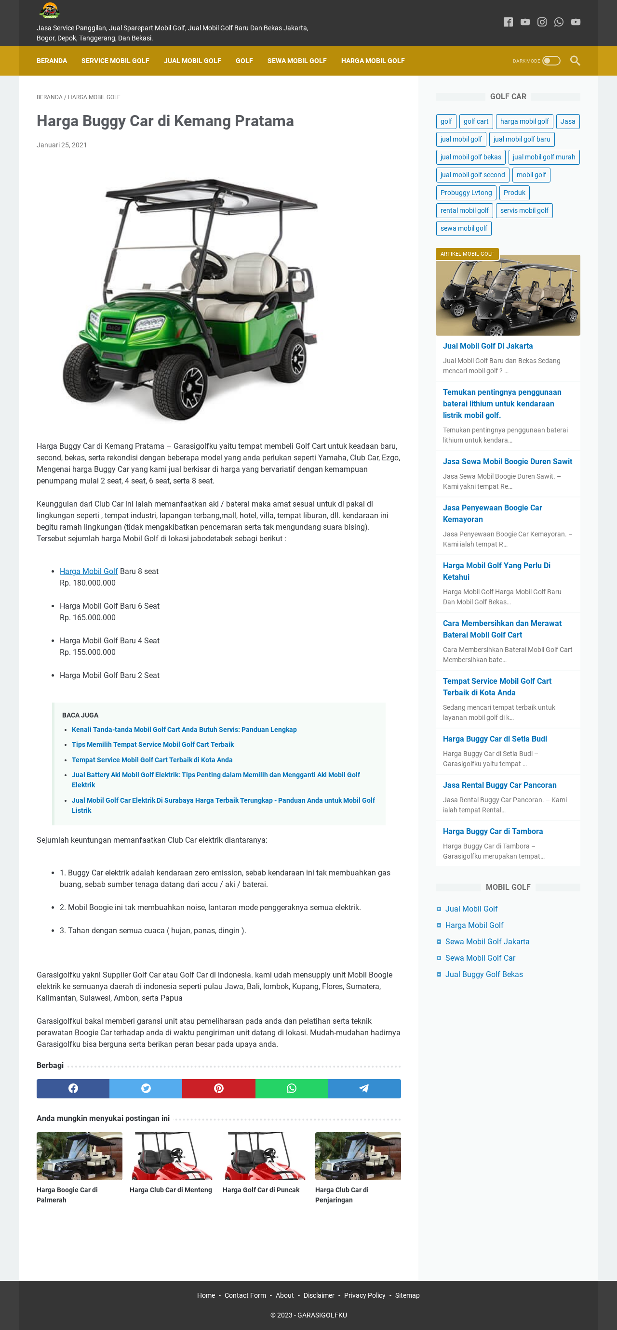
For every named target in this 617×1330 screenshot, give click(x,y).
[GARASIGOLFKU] (57, 10)
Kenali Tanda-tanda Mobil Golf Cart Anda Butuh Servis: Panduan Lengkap (184, 730)
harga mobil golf (524, 121)
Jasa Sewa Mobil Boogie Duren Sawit (507, 461)
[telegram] (364, 1088)
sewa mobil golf (464, 228)
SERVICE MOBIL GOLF (115, 61)
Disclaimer (319, 1295)
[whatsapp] (558, 22)
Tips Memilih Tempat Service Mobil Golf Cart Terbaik (153, 745)
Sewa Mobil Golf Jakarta (487, 941)
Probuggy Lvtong (466, 192)
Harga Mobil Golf (373, 61)
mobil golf (531, 175)
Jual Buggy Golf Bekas (484, 974)
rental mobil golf (465, 210)
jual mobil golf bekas (471, 157)
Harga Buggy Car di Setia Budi (495, 738)
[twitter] (145, 1088)
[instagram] (542, 22)
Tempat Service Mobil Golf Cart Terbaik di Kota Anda (152, 760)
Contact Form (245, 1295)
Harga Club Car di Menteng (171, 1190)
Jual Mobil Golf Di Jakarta (488, 346)
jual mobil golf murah (544, 157)
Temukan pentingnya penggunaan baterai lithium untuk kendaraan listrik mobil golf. (502, 404)
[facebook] (508, 22)
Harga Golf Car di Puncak (261, 1190)
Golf (244, 61)
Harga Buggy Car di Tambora (493, 831)
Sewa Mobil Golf (297, 61)
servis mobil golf (524, 210)
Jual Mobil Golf (192, 61)
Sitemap (407, 1295)
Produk (514, 192)
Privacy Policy (365, 1295)
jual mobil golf (461, 139)
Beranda (52, 61)
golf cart (476, 121)
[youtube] (525, 22)
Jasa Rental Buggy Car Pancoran (500, 785)
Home (206, 1295)
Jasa (568, 121)
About (285, 1295)
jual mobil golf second (473, 175)
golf (446, 121)
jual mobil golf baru (522, 139)
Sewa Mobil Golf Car (480, 958)
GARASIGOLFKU (322, 1315)
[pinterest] (218, 1088)
